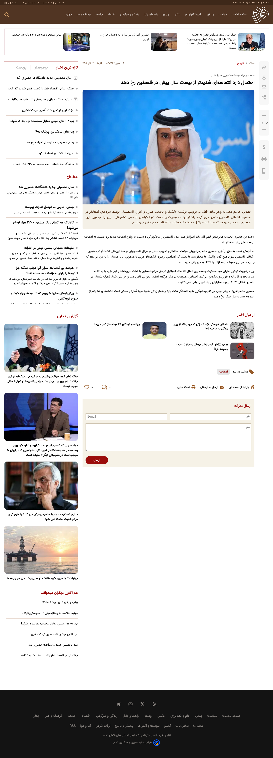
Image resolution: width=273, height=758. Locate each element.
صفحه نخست (239, 14)
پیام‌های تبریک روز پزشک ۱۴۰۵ (54, 132)
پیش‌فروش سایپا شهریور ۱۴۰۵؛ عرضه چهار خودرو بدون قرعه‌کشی (44, 296)
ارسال (97, 460)
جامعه (100, 14)
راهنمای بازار (150, 14)
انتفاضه (223, 371)
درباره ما (38, 3)
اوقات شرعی (103, 725)
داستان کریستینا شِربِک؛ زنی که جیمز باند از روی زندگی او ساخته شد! (200, 326)
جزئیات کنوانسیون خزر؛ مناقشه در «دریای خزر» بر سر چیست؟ (42, 578)
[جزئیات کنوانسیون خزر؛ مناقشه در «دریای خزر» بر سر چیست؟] (41, 550)
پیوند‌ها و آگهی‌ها (149, 725)
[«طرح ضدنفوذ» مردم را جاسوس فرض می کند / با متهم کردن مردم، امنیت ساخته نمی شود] (41, 486)
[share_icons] (264, 97)
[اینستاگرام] (130, 704)
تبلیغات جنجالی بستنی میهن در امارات (49, 248)
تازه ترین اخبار (67, 67)
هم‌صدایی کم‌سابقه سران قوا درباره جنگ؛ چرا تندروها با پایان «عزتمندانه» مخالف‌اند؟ (47, 270)
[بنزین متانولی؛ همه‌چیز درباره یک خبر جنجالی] (76, 42)
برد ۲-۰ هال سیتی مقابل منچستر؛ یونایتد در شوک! (41, 121)
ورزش (210, 14)
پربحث (21, 67)
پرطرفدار (41, 67)
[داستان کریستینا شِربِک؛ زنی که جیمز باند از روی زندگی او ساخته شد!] (242, 330)
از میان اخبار (245, 315)
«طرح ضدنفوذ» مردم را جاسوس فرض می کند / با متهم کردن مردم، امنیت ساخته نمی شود (43, 517)
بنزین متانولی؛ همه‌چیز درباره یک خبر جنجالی (36, 35)
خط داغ (72, 177)
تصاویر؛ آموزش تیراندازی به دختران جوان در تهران (124, 37)
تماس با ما (26, 3)
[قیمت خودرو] (264, 159)
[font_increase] (264, 116)
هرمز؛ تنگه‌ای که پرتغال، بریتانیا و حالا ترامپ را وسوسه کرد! (202, 347)
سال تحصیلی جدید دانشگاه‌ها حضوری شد (44, 78)
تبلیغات (48, 3)
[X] (142, 704)
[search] (6, 14)
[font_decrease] (264, 129)
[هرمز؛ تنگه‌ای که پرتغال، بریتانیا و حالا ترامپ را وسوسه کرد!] (242, 351)
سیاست (222, 14)
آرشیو (14, 3)
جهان (69, 14)
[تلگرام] (118, 704)
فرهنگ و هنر (84, 14)
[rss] (154, 704)
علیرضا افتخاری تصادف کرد (56, 153)
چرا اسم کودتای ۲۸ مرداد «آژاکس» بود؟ (117, 324)
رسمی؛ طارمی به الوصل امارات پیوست (49, 142)
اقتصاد (112, 14)
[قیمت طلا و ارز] (264, 148)
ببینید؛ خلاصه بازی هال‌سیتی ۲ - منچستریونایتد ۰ (40, 99)
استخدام (59, 3)
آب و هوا (85, 725)
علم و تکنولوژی (194, 14)
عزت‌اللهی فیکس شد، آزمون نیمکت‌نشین (48, 110)
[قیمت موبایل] (263, 172)
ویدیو (166, 14)
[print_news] (264, 77)
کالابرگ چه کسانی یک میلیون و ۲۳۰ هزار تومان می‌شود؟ (45, 225)
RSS (6, 3)
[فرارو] (260, 14)
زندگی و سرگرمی (129, 14)
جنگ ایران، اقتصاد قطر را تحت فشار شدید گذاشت (41, 88)
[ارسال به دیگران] (264, 87)
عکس (177, 14)
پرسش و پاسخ (124, 725)
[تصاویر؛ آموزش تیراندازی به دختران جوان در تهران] (164, 42)
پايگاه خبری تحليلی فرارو (129, 735)
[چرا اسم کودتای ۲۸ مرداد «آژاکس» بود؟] (154, 330)
